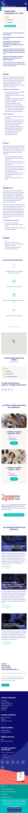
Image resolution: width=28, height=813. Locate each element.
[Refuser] (27, 799)
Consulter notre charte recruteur (14, 514)
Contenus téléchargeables (7, 741)
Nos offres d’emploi (5, 730)
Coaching (3, 719)
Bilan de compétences (6, 717)
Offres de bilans (4, 707)
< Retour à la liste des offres (14, 326)
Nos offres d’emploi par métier (7, 789)
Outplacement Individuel (6, 720)
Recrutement (4, 700)
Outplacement (4, 708)
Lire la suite (6, 566)
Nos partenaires (4, 794)
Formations (3, 710)
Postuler (14, 443)
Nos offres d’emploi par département (8, 791)
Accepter (10, 808)
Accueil (2, 786)
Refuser (18, 808)
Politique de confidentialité (14, 810)
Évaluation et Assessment (6, 703)
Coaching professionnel (6, 705)
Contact (5, 755)
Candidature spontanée (6, 732)
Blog (2, 739)
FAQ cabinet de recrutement (6, 797)
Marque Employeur (5, 702)
